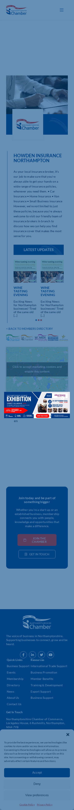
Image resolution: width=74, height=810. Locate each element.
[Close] (63, 398)
